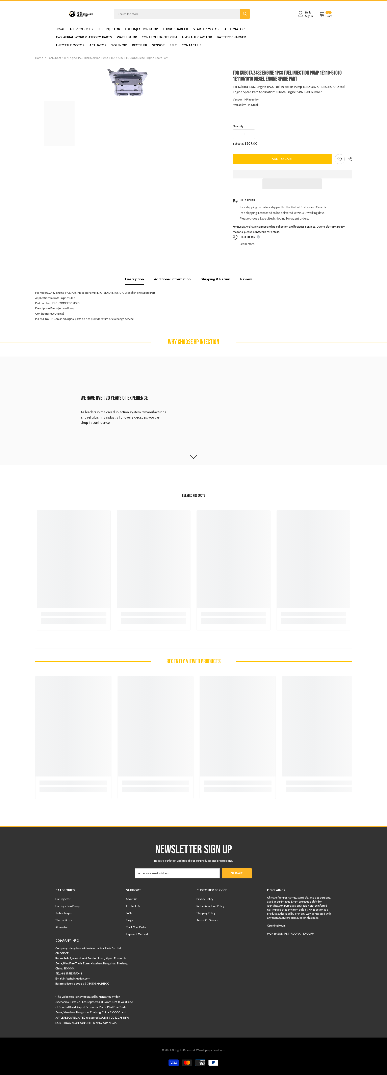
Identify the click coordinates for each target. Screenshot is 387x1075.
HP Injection (251, 99)
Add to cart (282, 159)
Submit (237, 873)
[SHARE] (348, 159)
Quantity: (238, 126)
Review (246, 279)
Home (39, 58)
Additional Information (172, 279)
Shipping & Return (215, 279)
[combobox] (177, 14)
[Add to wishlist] (340, 159)
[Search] (182, 14)
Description (134, 279)
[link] (193, 411)
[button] (292, 183)
